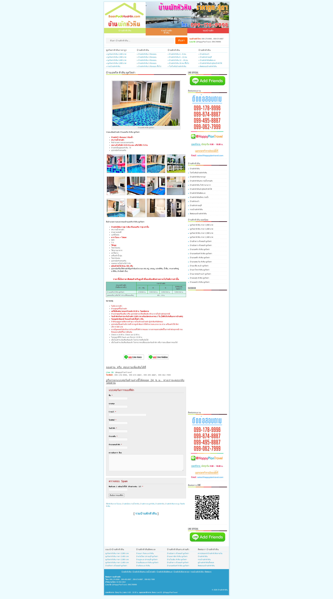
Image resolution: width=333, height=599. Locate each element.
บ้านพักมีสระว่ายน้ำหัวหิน (130, 504)
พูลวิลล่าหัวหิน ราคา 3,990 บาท (201, 225)
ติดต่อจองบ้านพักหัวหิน (198, 214)
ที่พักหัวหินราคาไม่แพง (113, 504)
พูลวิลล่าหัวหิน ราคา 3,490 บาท (201, 229)
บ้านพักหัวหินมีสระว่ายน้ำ (199, 197)
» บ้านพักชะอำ (203, 54)
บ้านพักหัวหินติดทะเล (197, 193)
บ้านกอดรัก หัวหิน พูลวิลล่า (200, 249)
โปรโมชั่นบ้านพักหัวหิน (198, 173)
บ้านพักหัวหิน (125, 30)
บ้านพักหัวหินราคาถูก (172, 504)
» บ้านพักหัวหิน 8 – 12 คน (177, 57)
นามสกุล (111, 404)
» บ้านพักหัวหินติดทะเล (206, 60)
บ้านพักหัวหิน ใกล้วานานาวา (200, 185)
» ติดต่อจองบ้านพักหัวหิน (207, 66)
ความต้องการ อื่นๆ (115, 453)
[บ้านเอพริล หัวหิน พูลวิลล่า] (116, 172)
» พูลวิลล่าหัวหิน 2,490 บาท (116, 54)
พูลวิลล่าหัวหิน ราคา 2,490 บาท (201, 237)
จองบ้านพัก (208, 30)
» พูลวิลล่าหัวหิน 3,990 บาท (116, 63)
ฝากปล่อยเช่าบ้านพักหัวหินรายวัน (210, 553)
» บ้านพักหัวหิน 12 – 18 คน (178, 60)
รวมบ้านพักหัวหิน (166, 31)
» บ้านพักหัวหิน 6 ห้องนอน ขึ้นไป (149, 66)
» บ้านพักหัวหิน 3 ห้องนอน (146, 57)
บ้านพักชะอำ (194, 201)
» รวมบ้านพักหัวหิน (113, 66)
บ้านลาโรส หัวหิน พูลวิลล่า (199, 270)
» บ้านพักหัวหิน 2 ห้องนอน (146, 54)
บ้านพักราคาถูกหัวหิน (147, 504)
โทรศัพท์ (112, 420)
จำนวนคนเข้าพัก (115, 444)
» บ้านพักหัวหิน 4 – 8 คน (177, 54)
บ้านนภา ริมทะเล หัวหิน (145, 553)
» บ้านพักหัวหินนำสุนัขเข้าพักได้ (210, 63)
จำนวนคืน (113, 436)
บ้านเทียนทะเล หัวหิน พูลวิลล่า (147, 563)
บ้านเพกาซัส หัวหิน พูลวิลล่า (177, 556)
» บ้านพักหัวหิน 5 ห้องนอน (146, 63)
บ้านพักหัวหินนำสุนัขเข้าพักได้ (201, 189)
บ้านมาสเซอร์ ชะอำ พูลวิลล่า (200, 274)
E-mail (112, 412)
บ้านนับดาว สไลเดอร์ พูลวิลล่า (201, 245)
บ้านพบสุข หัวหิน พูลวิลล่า (199, 278)
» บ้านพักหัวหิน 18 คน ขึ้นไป (178, 63)
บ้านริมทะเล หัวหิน (143, 566)
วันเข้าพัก (113, 428)
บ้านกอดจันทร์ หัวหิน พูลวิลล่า (201, 254)
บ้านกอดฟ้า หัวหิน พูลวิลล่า (200, 258)
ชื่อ (111, 395)
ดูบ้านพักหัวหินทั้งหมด (206, 563)
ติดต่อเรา (208, 572)
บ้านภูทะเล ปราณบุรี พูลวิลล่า (147, 560)
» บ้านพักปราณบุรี (205, 57)
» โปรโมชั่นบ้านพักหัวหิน (177, 66)
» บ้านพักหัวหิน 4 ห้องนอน (146, 60)
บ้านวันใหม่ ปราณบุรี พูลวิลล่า (147, 556)
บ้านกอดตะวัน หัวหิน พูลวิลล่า (201, 262)
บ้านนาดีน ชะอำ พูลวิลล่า (199, 266)
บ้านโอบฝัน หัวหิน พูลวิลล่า (177, 560)
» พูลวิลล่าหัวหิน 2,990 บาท (116, 57)
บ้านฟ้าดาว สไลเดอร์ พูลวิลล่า (201, 241)
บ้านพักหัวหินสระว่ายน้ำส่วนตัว (201, 181)
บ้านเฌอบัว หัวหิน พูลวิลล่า (200, 282)
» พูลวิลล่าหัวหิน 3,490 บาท (116, 60)
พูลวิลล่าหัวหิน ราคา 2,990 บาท (201, 233)
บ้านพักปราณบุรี (196, 205)
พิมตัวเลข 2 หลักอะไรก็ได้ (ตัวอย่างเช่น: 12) (126, 486)
